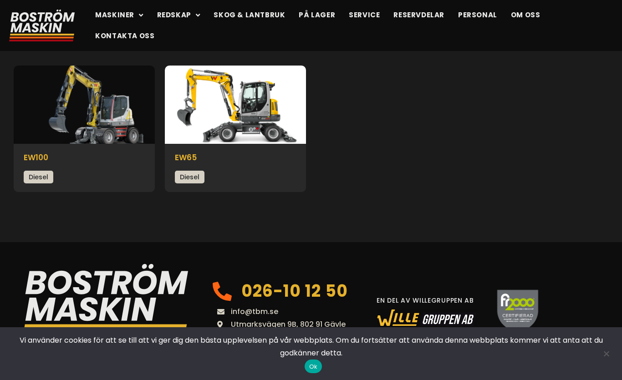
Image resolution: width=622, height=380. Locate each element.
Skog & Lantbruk (249, 15)
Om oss (525, 15)
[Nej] (606, 353)
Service (364, 15)
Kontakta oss (124, 36)
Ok (313, 366)
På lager (317, 15)
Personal (477, 15)
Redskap (174, 15)
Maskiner (114, 15)
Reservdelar (418, 15)
